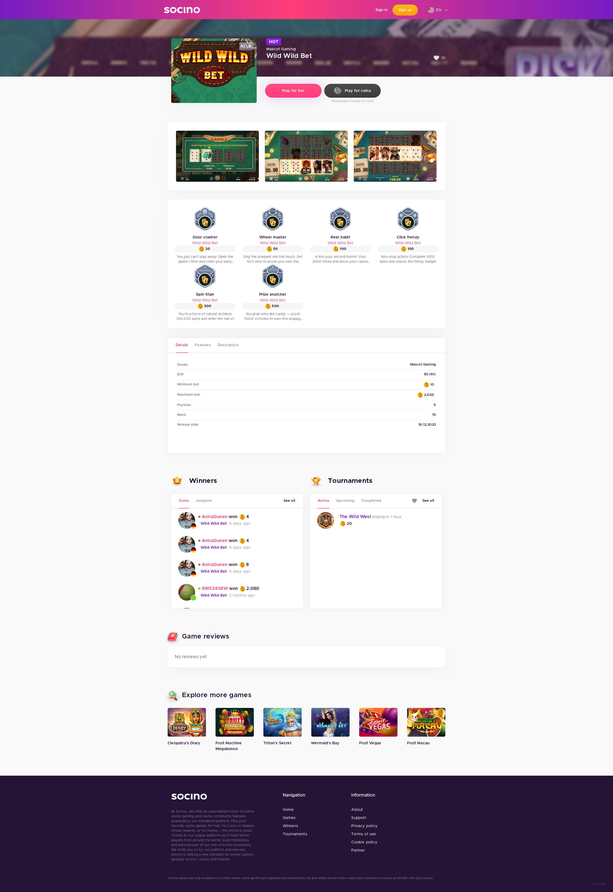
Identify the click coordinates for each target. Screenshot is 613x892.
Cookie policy (364, 842)
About (357, 810)
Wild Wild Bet (205, 243)
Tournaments (295, 834)
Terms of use (363, 834)
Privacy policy (364, 826)
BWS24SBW (215, 589)
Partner (358, 850)
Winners (290, 826)
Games (289, 818)
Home (288, 810)
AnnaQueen (214, 517)
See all (289, 500)
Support (358, 818)
